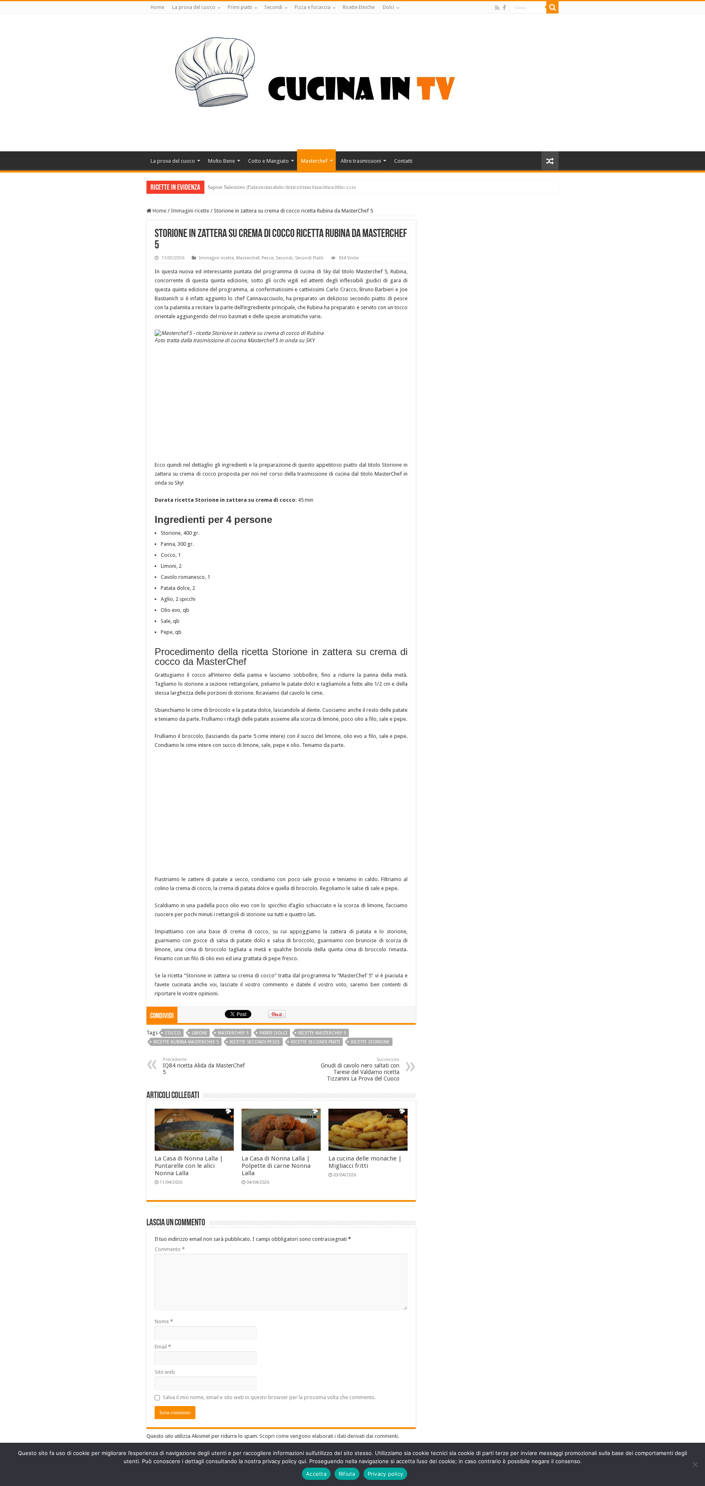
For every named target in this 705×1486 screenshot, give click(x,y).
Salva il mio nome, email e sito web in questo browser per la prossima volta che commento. (269, 1397)
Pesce (267, 258)
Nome (164, 1321)
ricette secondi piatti (315, 1042)
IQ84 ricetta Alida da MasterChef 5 (204, 1066)
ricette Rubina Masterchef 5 (186, 1042)
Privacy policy (385, 1473)
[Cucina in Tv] (352, 81)
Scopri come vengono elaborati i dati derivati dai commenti (328, 1436)
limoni (199, 1033)
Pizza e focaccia (312, 7)
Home (157, 7)
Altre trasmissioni (361, 161)
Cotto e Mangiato (268, 161)
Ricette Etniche (359, 7)
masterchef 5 (233, 1033)
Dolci (388, 7)
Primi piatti (240, 7)
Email (163, 1347)
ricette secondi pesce (255, 1042)
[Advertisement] (281, 403)
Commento (170, 1249)
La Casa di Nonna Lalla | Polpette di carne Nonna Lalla (276, 1166)
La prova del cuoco (193, 7)
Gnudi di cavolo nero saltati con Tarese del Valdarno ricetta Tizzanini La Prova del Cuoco (360, 1069)
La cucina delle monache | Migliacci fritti (365, 1162)
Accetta (316, 1473)
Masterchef (314, 161)
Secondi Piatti (309, 258)
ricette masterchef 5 (322, 1033)
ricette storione (370, 1042)
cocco (173, 1033)
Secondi (273, 7)
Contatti (403, 161)
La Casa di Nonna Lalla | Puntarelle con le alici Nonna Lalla (189, 1166)
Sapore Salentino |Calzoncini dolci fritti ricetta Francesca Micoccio (282, 187)
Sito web (165, 1372)
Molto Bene (221, 161)
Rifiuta (347, 1473)
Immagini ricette (190, 211)
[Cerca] (552, 7)
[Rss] (497, 8)
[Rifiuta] (695, 1464)
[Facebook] (504, 8)
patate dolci (273, 1033)
